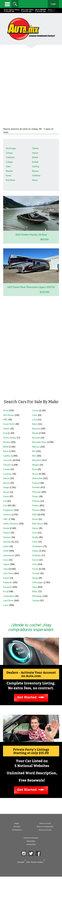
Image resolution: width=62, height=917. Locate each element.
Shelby (35, 537)
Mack (34, 424)
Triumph (36, 573)
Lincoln (35, 410)
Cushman (7, 474)
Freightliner (8, 510)
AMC (5, 419)
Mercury (36, 447)
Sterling (35, 166)
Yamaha (36, 600)
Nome (35, 180)
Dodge (6, 487)
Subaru (35, 551)
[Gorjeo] (31, 853)
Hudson (6, 533)
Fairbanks (10, 157)
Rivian (35, 519)
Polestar (36, 501)
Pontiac (35, 505)
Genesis (7, 514)
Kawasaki (7, 582)
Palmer (35, 148)
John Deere (8, 573)
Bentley (6, 442)
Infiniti (6, 551)
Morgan (35, 465)
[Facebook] (38, 853)
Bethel (35, 157)
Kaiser (6, 578)
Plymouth (36, 492)
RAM (34, 514)
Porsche (36, 510)
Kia (4, 591)
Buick (5, 451)
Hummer (7, 537)
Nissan (35, 474)
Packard (36, 483)
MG (33, 451)
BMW (5, 447)
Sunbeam (36, 555)
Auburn (6, 428)
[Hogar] (31, 29)
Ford (5, 505)
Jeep (5, 569)
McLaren (36, 437)
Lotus (34, 415)
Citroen (6, 469)
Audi (5, 433)
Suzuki (35, 560)
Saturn (35, 528)
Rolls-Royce (37, 523)
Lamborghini (8, 596)
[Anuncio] (31, 84)
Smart (35, 542)
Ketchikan (10, 180)
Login (53, 4)
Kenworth (7, 587)
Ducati (6, 492)
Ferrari (6, 496)
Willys (35, 591)
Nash (34, 469)
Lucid (34, 419)
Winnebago (37, 596)
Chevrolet (7, 460)
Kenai (8, 175)
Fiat (5, 501)
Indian (6, 546)
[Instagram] (23, 853)
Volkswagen (37, 582)
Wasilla (9, 171)
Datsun (6, 478)
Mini (34, 456)
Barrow (35, 171)
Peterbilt (36, 487)
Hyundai (7, 542)
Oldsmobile (37, 478)
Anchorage (11, 148)
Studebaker (37, 546)
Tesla (34, 564)
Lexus (6, 605)
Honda (6, 528)
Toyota (35, 569)
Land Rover (8, 600)
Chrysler (7, 465)
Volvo (34, 587)
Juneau (9, 153)
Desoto (6, 483)
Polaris (35, 496)
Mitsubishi (36, 460)
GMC (5, 519)
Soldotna (36, 175)
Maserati (36, 428)
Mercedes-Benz (39, 442)
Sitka (8, 166)
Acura (6, 410)
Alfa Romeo (8, 415)
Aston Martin (9, 424)
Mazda (35, 433)
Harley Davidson (10, 523)
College (9, 162)
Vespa (35, 578)
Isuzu (5, 560)
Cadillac (6, 456)
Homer (35, 153)
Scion (34, 533)
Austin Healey (9, 437)
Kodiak (35, 162)
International (8, 555)
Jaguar (6, 564)
